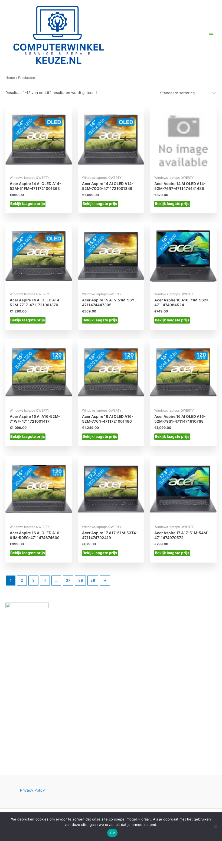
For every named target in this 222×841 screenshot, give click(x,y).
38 (80, 580)
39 (92, 580)
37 (68, 580)
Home (10, 78)
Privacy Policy (32, 790)
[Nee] (215, 826)
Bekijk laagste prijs (27, 203)
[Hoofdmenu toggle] (211, 34)
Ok (112, 833)
